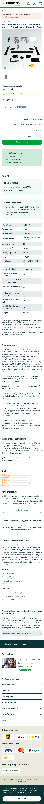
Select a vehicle (13, 17)
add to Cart (23, 142)
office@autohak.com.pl (13, 593)
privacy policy (29, 792)
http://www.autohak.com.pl (14, 596)
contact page (25, 670)
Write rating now (22, 510)
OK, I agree (21, 799)
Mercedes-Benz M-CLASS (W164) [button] (16, 633)
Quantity (29, 136)
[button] (34, 4)
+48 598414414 (10, 599)
